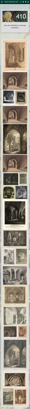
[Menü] (1, 2)
